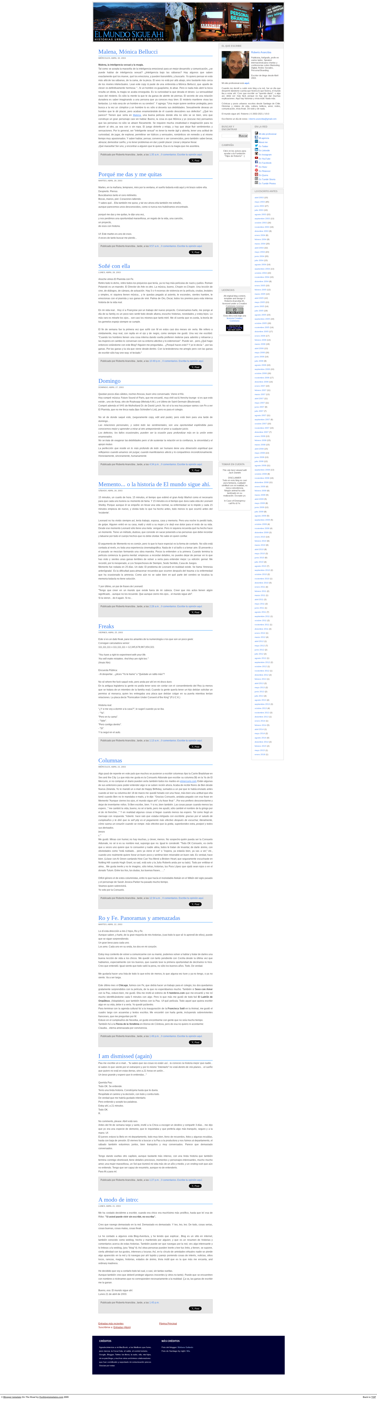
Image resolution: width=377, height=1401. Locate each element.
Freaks (106, 626)
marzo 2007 (260, 394)
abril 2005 (259, 298)
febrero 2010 (260, 541)
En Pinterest (264, 171)
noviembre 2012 (262, 671)
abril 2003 (259, 197)
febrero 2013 (260, 679)
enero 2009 (260, 486)
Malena (137, 115)
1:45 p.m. (154, 1302)
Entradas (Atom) (122, 1327)
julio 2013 (259, 696)
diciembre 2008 (262, 482)
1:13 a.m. (154, 740)
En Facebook (265, 163)
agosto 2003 (260, 214)
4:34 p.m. (154, 464)
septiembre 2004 (262, 269)
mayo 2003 (260, 202)
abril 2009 (259, 499)
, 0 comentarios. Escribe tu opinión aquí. (181, 154)
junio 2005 (259, 306)
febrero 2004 (260, 239)
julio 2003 (259, 210)
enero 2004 (260, 235)
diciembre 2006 (262, 382)
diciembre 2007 (262, 432)
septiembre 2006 (262, 369)
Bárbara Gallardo (185, 1347)
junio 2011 (259, 608)
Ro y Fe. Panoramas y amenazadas (139, 918)
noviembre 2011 (262, 624)
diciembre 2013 (262, 717)
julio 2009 (259, 512)
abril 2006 (259, 348)
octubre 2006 (261, 373)
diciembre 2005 (262, 331)
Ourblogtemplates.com (51, 1397)
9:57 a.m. (154, 246)
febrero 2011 (260, 591)
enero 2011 (260, 587)
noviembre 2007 (262, 428)
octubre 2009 (261, 524)
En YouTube (264, 159)
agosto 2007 (260, 415)
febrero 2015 (260, 746)
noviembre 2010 (262, 579)
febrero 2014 (260, 725)
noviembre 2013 (262, 713)
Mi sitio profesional (267, 134)
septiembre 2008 (262, 470)
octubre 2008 (261, 474)
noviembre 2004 (262, 277)
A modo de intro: (118, 1199)
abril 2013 (259, 683)
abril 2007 (259, 398)
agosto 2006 (260, 365)
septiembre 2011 (262, 616)
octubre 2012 (261, 666)
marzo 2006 (260, 344)
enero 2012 (260, 633)
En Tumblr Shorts (266, 179)
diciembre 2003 (262, 231)
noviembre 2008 (262, 478)
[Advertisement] (233, 223)
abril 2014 (259, 729)
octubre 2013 (261, 708)
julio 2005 (259, 311)
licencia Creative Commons (234, 319)
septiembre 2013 (262, 704)
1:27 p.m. (154, 1180)
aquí (246, 83)
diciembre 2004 (262, 281)
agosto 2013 (260, 700)
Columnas (110, 760)
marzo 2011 (260, 595)
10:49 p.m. (155, 361)
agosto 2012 (260, 658)
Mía (188, 1351)
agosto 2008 (260, 465)
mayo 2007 (260, 403)
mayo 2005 (260, 302)
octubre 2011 (261, 620)
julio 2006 (259, 361)
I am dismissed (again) (125, 1056)
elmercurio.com (188, 781)
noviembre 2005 (262, 327)
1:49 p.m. (154, 1036)
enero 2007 (260, 386)
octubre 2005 (261, 323)
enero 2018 (260, 754)
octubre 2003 (261, 223)
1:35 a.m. (154, 154)
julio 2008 (259, 461)
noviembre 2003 (262, 227)
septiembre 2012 (262, 662)
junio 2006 (259, 357)
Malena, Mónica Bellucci (128, 51)
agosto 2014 (260, 738)
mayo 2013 (260, 687)
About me (263, 142)
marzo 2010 (260, 545)
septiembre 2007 (262, 419)
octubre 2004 (261, 273)
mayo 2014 (260, 733)
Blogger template (12, 1397)
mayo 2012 (260, 646)
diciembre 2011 (261, 629)
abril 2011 (259, 599)
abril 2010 (259, 549)
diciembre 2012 (262, 675)
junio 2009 (259, 507)
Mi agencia (263, 138)
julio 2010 (259, 562)
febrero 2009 (260, 491)
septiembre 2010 (262, 570)
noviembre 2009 (262, 528)
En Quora (263, 175)
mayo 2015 (260, 750)
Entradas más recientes (111, 1323)
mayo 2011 (260, 604)
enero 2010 (260, 537)
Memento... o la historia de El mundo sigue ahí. (154, 484)
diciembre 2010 (262, 583)
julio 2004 (259, 260)
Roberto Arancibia (261, 52)
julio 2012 (259, 654)
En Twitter (263, 146)
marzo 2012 (260, 637)
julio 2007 (259, 411)
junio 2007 (259, 407)
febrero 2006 (260, 340)
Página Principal (168, 1323)
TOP (373, 1397)
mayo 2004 (260, 252)
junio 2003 (259, 206)
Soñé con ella (114, 266)
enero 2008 (260, 436)
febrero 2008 (260, 440)
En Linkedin (264, 150)
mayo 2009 (260, 503)
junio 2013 (259, 691)
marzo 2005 (260, 294)
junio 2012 (259, 650)
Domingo (109, 381)
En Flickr (262, 167)
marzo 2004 (260, 244)
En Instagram (265, 154)
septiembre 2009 (262, 520)
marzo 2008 (260, 445)
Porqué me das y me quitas (130, 174)
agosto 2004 (260, 264)
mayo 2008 (260, 453)
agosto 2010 (260, 566)
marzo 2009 (260, 495)
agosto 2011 (260, 612)
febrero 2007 (260, 390)
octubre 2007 (261, 424)
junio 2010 (259, 558)
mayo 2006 (260, 352)
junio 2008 (259, 457)
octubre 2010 (261, 574)
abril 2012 (259, 641)
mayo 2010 (260, 553)
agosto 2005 (260, 315)
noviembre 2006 (262, 378)
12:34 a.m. (155, 898)
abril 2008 (259, 449)
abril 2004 (259, 248)
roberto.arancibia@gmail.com (262, 119)
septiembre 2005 (262, 319)
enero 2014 (260, 721)
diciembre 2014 (262, 742)
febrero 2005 (260, 290)
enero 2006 (260, 336)
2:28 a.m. (154, 606)
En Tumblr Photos (267, 183)
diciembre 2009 (262, 532)
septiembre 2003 (262, 218)
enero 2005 (260, 285)
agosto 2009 (260, 516)
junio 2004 (259, 256)
